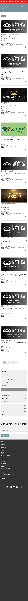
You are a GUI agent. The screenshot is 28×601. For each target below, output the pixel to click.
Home (2, 441)
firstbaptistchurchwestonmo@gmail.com (12, 482)
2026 (14, 405)
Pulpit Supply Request (5, 455)
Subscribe (5, 435)
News (2, 449)
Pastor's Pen (3, 447)
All (2, 414)
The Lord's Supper (5, 374)
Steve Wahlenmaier (14, 395)
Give (2, 453)
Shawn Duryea (14, 392)
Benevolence (3, 456)
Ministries (3, 444)
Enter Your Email (4, 430)
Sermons (2, 452)
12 (13, 362)
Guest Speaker (14, 398)
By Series (9, 16)
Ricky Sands (14, 389)
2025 (14, 408)
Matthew (4, 371)
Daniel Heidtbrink (14, 401)
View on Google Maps (5, 468)
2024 (14, 411)
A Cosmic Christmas (6, 382)
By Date (3, 16)
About (2, 443)
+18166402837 (7, 481)
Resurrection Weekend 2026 (8, 379)
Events (2, 450)
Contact (2, 446)
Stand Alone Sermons (6, 377)
